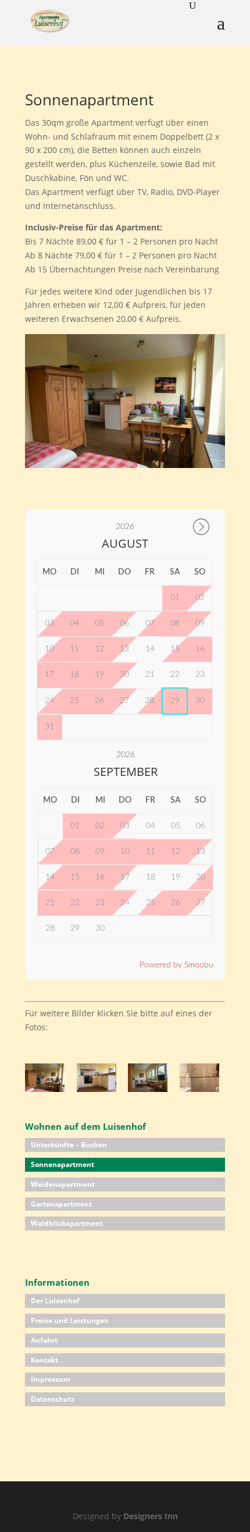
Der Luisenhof (55, 1301)
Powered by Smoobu (176, 965)
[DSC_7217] (199, 1088)
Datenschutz (52, 1399)
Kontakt (44, 1360)
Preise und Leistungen (70, 1320)
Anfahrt (44, 1340)
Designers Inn (150, 1516)
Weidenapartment (63, 1184)
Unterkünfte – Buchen (69, 1145)
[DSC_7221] (96, 1088)
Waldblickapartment (67, 1223)
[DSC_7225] (45, 1088)
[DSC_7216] (147, 1088)
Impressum (50, 1379)
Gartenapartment (61, 1204)
